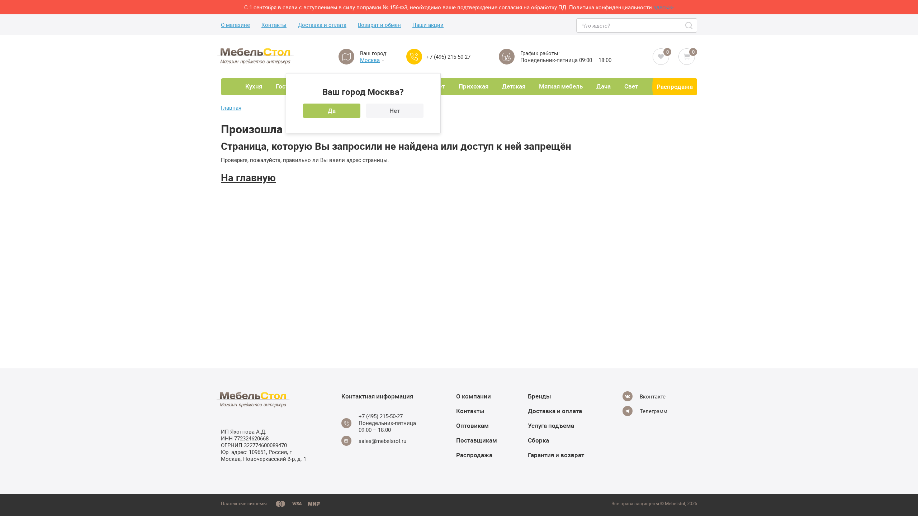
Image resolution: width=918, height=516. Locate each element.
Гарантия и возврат (556, 455)
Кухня (253, 86)
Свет (631, 86)
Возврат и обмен (379, 25)
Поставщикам (476, 440)
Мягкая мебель (561, 86)
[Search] (689, 25)
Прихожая (473, 86)
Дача (603, 86)
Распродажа (675, 86)
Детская (513, 86)
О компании (473, 396)
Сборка (538, 440)
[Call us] (414, 56)
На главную (248, 177)
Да (332, 110)
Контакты (274, 25)
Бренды (539, 396)
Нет (394, 110)
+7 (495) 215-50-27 (448, 56)
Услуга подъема (551, 425)
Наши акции (428, 25)
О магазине (235, 25)
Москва (370, 60)
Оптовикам (472, 425)
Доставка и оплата (322, 25)
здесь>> (663, 7)
